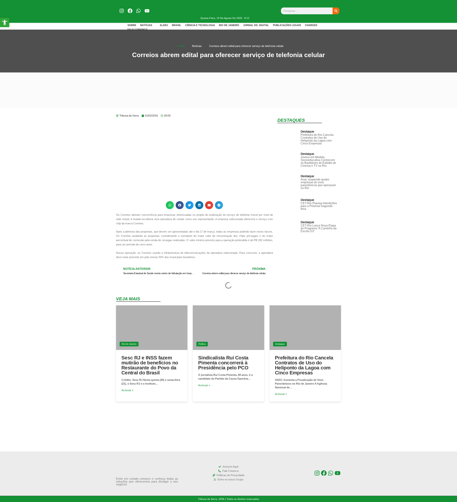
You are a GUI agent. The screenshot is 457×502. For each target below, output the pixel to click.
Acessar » (127, 390)
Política (202, 344)
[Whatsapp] (138, 11)
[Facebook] (130, 11)
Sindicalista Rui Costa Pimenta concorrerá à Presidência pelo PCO (223, 362)
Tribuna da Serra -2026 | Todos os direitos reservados (228, 499)
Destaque (307, 131)
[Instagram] (121, 11)
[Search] (336, 10)
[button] (170, 205)
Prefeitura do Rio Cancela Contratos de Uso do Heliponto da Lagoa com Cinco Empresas (317, 139)
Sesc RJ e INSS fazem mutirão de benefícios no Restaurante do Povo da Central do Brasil (149, 365)
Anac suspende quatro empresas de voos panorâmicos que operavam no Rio (318, 184)
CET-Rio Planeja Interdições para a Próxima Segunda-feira (319, 206)
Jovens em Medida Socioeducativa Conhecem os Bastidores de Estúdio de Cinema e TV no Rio (318, 161)
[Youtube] (147, 11)
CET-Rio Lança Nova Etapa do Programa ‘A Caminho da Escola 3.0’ (319, 228)
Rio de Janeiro (129, 344)
